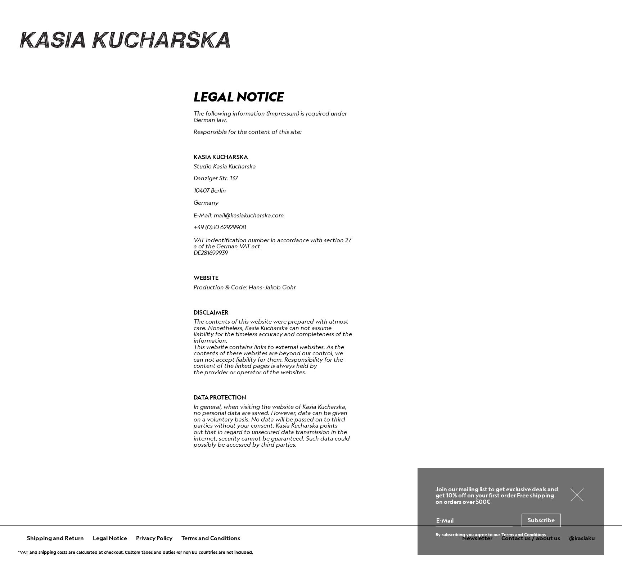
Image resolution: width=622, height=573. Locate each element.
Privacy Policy (154, 538)
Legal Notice (110, 538)
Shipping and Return (55, 538)
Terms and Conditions (210, 538)
